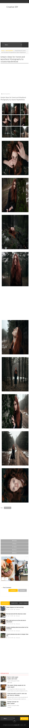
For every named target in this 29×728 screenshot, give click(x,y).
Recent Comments (23, 603)
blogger (22, 590)
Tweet (15, 540)
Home (2, 50)
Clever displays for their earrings (15, 607)
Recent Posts (14, 603)
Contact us (25, 718)
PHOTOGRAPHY (9, 50)
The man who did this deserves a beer (16, 614)
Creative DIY (12, 7)
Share (15, 543)
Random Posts (5, 603)
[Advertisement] (14, 25)
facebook (13, 590)
